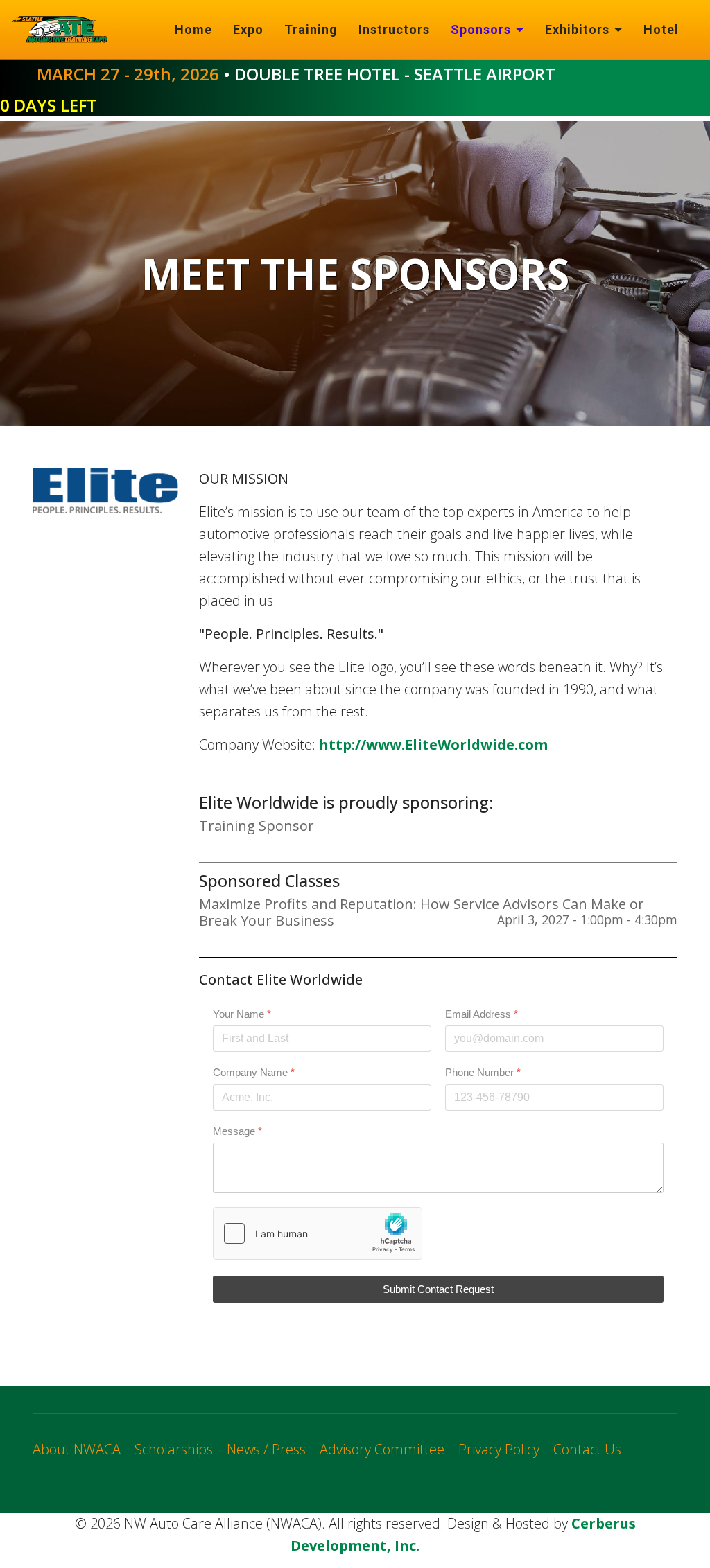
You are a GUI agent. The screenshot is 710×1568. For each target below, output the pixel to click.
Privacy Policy (498, 1449)
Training (311, 29)
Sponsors (481, 29)
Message (237, 1130)
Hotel (661, 29)
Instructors (394, 29)
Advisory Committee (382, 1449)
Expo (248, 29)
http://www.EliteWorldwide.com (433, 744)
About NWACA (77, 1449)
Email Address (481, 1014)
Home (193, 29)
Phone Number (483, 1072)
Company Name (254, 1072)
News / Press (266, 1449)
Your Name (242, 1014)
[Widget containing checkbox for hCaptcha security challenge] (317, 1233)
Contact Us (587, 1449)
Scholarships (174, 1449)
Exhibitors (577, 29)
